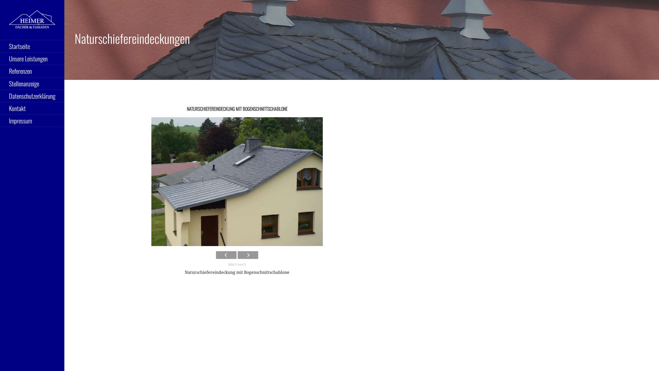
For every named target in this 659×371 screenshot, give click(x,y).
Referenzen (20, 70)
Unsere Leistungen (28, 58)
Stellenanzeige (24, 83)
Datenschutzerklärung (32, 95)
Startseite (19, 46)
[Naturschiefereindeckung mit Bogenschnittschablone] (237, 181)
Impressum (20, 120)
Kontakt (17, 108)
